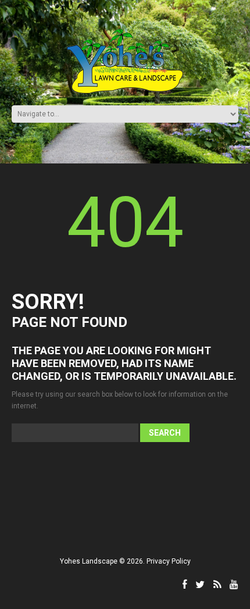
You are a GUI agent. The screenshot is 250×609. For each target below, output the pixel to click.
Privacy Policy (169, 561)
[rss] (217, 584)
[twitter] (200, 584)
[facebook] (185, 584)
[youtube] (234, 584)
